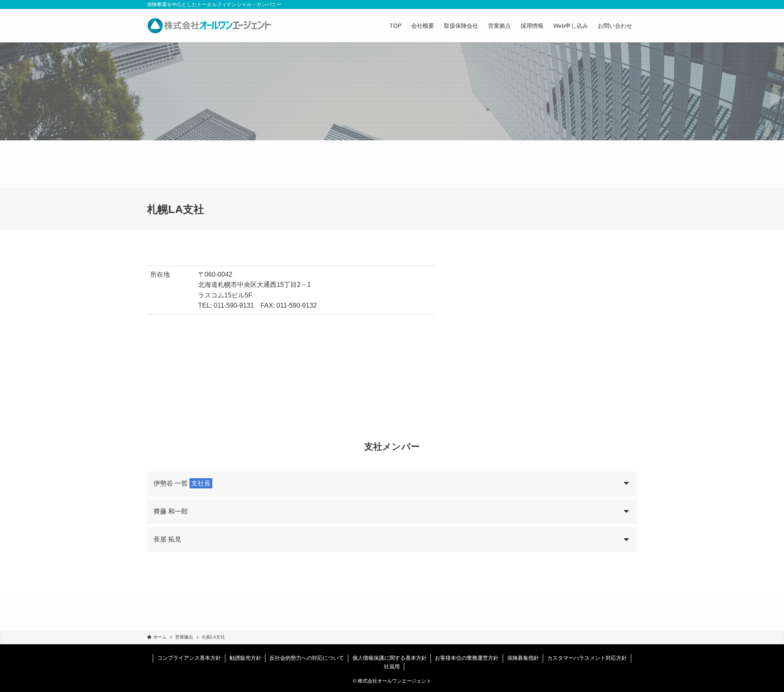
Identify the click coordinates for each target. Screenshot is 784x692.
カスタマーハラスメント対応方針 (587, 658)
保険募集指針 (523, 658)
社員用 (392, 666)
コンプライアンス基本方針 (189, 658)
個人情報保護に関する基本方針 (389, 658)
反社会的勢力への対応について (307, 658)
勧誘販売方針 (245, 658)
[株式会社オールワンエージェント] (209, 26)
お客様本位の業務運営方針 (467, 658)
